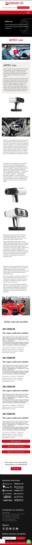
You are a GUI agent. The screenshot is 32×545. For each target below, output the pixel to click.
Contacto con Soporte (23, 7)
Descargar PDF (16, 441)
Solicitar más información (16, 446)
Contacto (16, 468)
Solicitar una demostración (16, 452)
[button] (3, 104)
